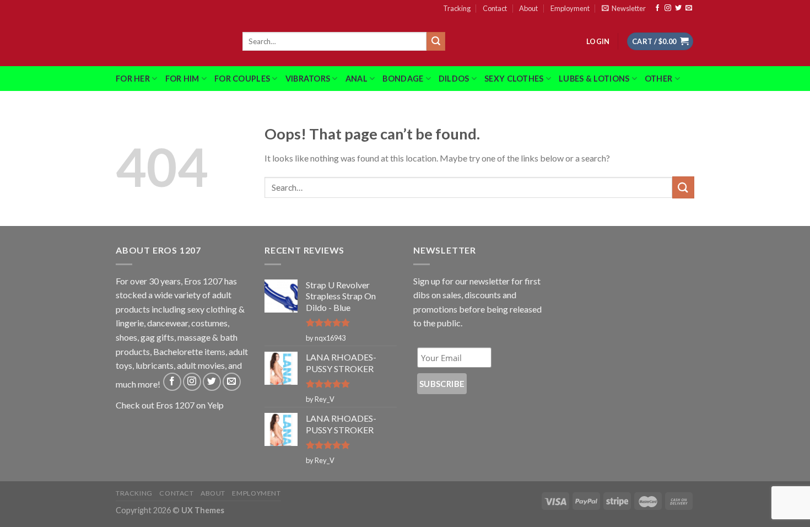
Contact (495, 8)
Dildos (454, 78)
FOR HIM (182, 78)
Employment (570, 8)
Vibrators (308, 78)
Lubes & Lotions (594, 78)
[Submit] (435, 41)
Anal (356, 78)
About (528, 8)
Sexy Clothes (513, 78)
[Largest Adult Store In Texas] (171, 41)
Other (658, 78)
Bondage (402, 78)
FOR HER (133, 78)
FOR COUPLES (242, 78)
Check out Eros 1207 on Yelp (170, 405)
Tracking (457, 8)
